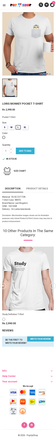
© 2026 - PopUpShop (28, 435)
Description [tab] (12, 188)
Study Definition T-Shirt (13, 314)
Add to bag (25, 151)
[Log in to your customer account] (46, 4)
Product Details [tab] (37, 188)
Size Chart (20, 171)
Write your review (40, 339)
